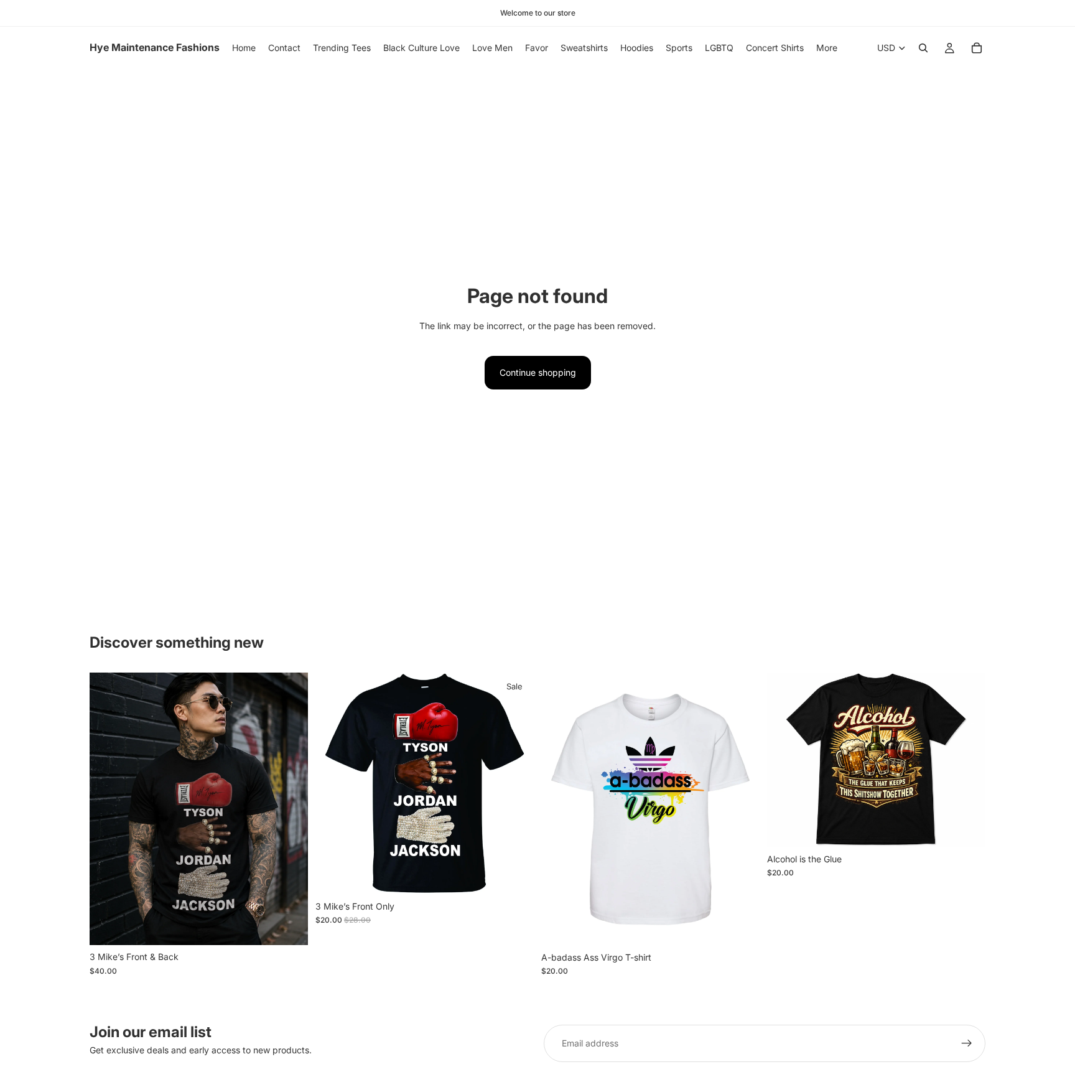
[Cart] (976, 48)
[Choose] (288, 926)
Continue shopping (538, 372)
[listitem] (827, 48)
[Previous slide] (108, 809)
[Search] (923, 48)
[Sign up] (967, 1043)
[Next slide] (289, 809)
